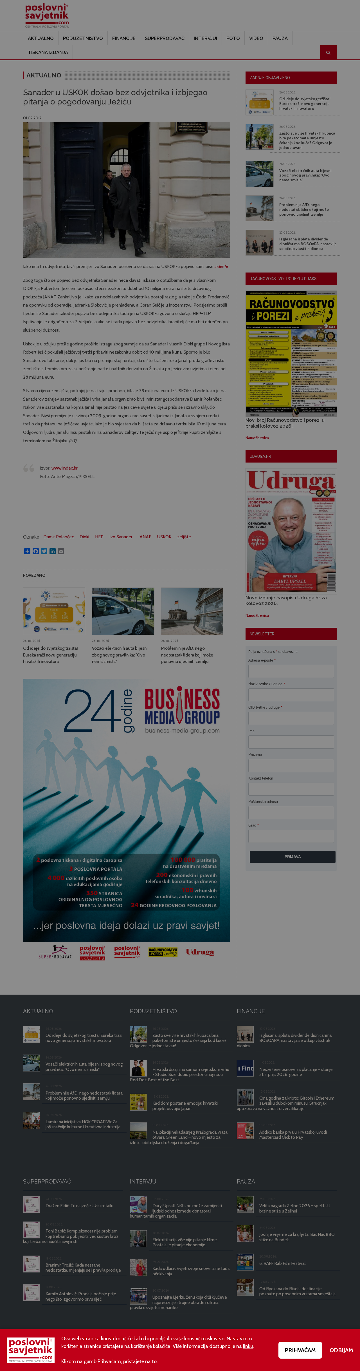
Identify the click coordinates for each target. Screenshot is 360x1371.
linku (248, 1346)
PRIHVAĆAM (300, 1350)
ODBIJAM (341, 1350)
